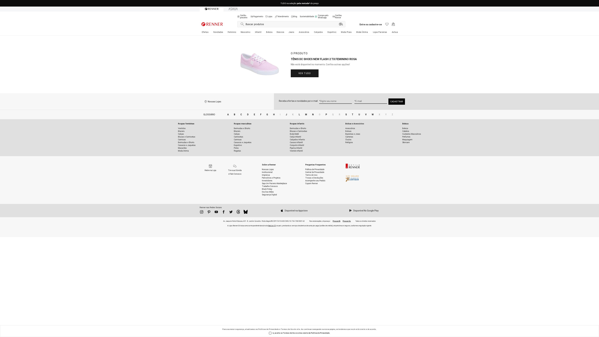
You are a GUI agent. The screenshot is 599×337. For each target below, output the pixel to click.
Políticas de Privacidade (268, 329)
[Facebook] (224, 212)
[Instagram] (202, 212)
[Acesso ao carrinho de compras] (393, 25)
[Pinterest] (209, 212)
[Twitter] (231, 212)
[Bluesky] (246, 213)
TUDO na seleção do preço (299, 3)
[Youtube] (216, 212)
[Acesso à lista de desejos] (387, 25)
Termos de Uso (287, 329)
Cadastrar (396, 101)
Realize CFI (272, 226)
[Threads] (238, 213)
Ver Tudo (304, 73)
